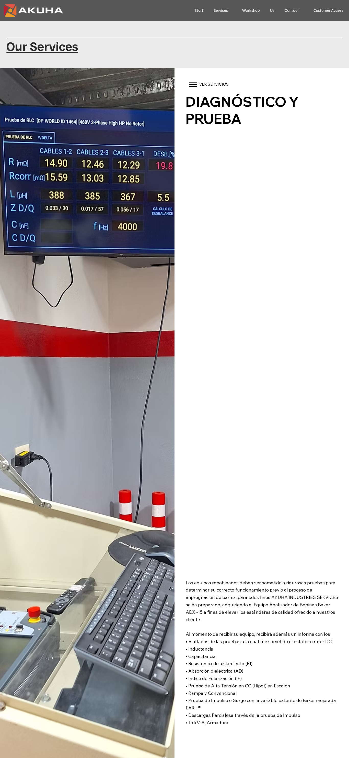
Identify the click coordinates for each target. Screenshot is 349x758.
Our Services (42, 46)
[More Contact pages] (301, 10)
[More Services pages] (230, 10)
